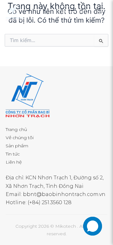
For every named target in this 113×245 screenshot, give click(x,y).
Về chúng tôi (20, 137)
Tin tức (13, 154)
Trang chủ (16, 129)
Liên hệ (14, 162)
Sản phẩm (17, 146)
